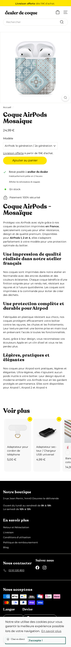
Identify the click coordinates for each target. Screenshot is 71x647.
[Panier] (57, 12)
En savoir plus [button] (51, 631)
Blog (6, 547)
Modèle (8, 138)
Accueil (7, 107)
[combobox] (35, 22)
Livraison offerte (13, 153)
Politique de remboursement (20, 542)
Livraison (8, 532)
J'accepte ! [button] (36, 640)
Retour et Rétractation (16, 527)
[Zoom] (65, 97)
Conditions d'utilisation (17, 537)
